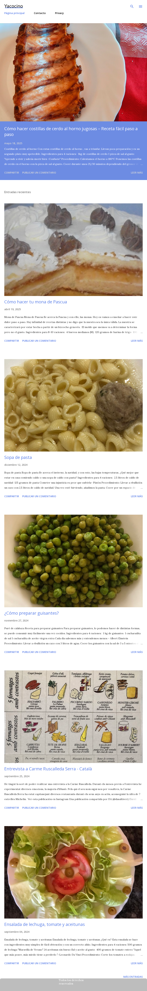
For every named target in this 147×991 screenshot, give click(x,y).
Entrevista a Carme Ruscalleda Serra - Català (48, 769)
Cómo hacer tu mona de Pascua (35, 302)
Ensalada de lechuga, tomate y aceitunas (44, 924)
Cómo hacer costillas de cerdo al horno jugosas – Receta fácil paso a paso (71, 131)
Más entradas (133, 976)
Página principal (14, 13)
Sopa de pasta (18, 457)
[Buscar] (132, 6)
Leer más (137, 172)
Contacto (40, 13)
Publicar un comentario (39, 172)
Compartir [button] (11, 172)
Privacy (59, 13)
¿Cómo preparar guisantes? (31, 613)
